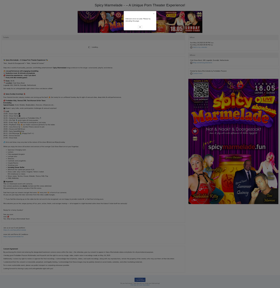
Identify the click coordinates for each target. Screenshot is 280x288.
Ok (140, 27)
